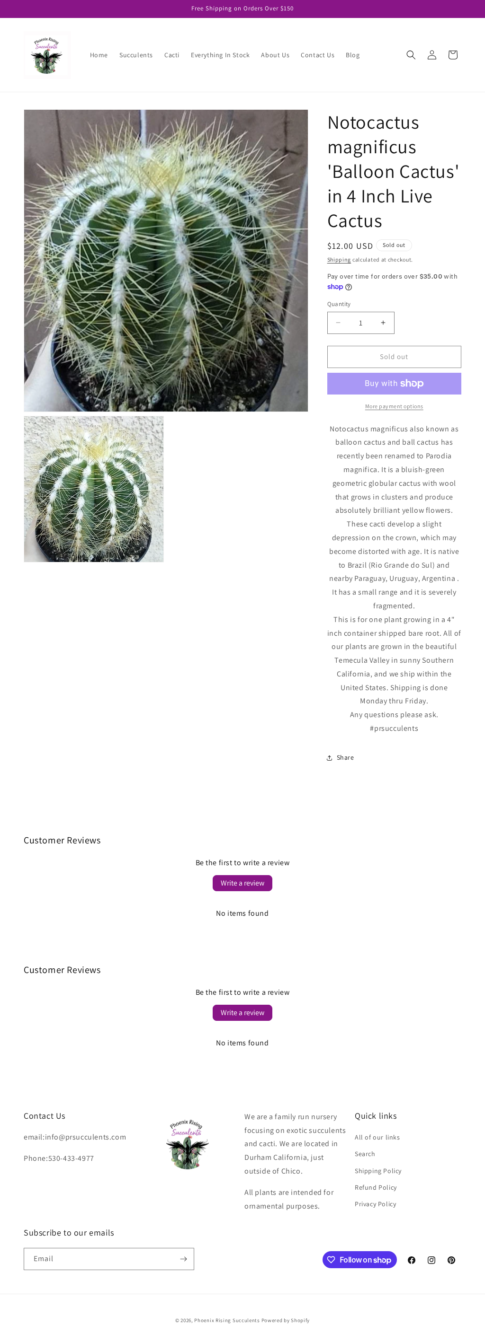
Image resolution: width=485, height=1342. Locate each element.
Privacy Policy (375, 1204)
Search (365, 1153)
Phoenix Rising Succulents (227, 1320)
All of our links (377, 1137)
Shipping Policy (378, 1171)
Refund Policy (376, 1187)
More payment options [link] (394, 406)
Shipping (339, 259)
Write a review (242, 883)
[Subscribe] (183, 1259)
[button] (411, 54)
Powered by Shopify (285, 1320)
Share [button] (345, 757)
